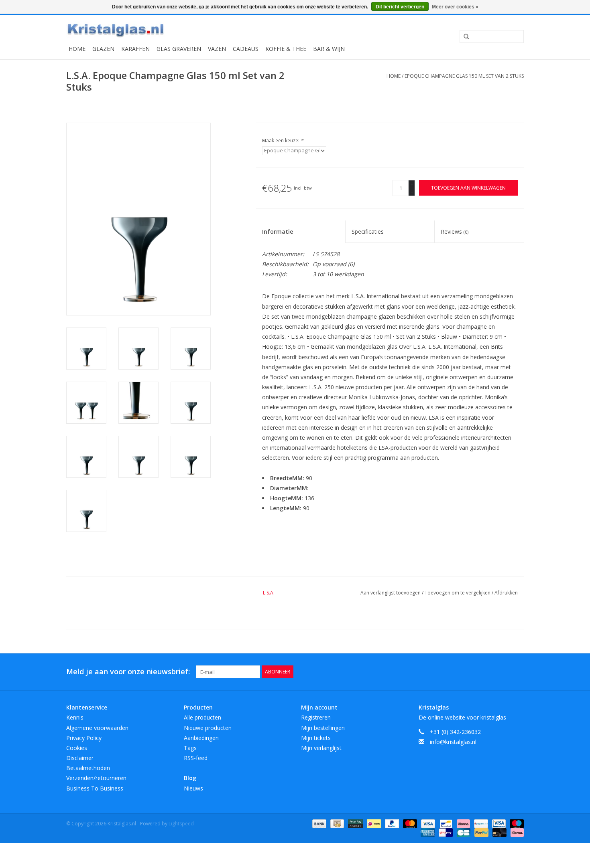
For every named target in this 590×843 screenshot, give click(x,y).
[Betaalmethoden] (318, 823)
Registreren (316, 717)
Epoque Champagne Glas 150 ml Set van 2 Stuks (464, 76)
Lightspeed (181, 823)
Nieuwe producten (208, 728)
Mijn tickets (316, 738)
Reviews (454, 231)
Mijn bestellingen (323, 728)
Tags (190, 748)
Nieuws (193, 788)
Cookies (76, 748)
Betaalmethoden (88, 768)
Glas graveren (179, 49)
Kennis (74, 717)
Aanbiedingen (201, 738)
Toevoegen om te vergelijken (458, 592)
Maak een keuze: (282, 140)
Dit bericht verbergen (400, 7)
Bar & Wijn (329, 49)
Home (77, 49)
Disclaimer (80, 758)
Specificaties (368, 231)
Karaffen (135, 49)
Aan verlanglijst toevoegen (391, 592)
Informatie (277, 231)
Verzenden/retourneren (96, 778)
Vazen (217, 49)
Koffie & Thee (285, 49)
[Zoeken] (464, 37)
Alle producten (202, 717)
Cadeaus (245, 49)
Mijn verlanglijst (321, 748)
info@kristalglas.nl (453, 742)
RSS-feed (196, 758)
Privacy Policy (84, 738)
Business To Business (94, 788)
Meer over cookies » (455, 7)
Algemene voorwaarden (97, 728)
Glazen (103, 49)
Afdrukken (506, 592)
